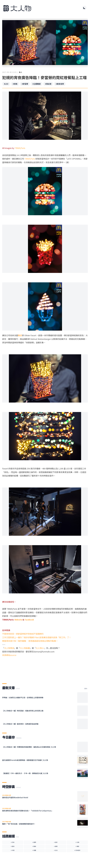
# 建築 (34, 842)
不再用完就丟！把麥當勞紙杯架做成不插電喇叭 (23, 633)
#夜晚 (15, 84)
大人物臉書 (25, 648)
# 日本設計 (77, 850)
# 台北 (56, 850)
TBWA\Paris (20, 148)
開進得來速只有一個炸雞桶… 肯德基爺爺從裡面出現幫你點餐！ (30, 640)
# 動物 (34, 846)
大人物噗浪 (9, 648)
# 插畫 (34, 850)
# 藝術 (12, 846)
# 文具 (77, 842)
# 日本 (12, 842)
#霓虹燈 (48, 84)
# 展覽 (56, 846)
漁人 (20, 72)
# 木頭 (12, 850)
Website (18, 619)
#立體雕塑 (36, 84)
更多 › (86, 688)
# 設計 (56, 842)
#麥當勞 (25, 84)
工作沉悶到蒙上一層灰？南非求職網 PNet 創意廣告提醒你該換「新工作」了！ (36, 637)
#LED (6, 84)
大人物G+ (40, 648)
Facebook (29, 619)
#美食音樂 (60, 84)
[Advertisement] (45, 671)
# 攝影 (77, 846)
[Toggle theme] (84, 8)
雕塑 (20, 335)
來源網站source (9, 655)
